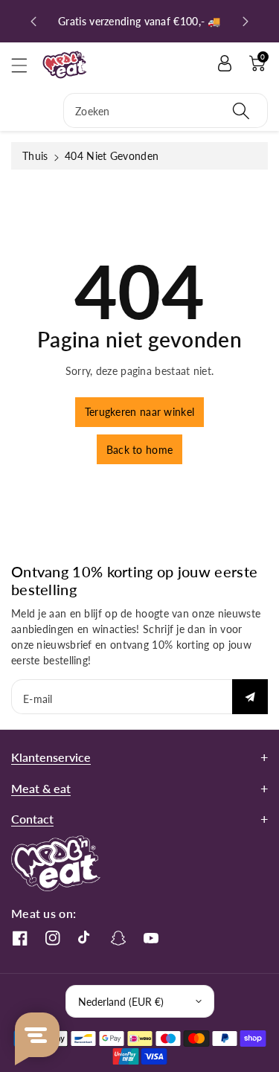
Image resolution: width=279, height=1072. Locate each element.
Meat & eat (41, 788)
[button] (26, 65)
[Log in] (224, 63)
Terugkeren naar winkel (140, 411)
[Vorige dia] (33, 21)
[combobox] (165, 110)
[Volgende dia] (245, 21)
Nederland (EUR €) (121, 1001)
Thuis (35, 156)
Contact (32, 819)
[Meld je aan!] (250, 696)
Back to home (139, 449)
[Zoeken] (241, 110)
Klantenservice (51, 757)
